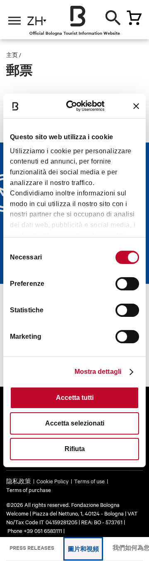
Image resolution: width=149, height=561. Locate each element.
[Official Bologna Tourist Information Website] (78, 16)
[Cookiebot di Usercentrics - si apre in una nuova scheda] (75, 106)
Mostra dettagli (98, 371)
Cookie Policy (52, 481)
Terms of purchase (28, 489)
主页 (12, 54)
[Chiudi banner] (136, 106)
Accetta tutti (75, 397)
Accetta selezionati (74, 423)
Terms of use (89, 481)
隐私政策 (18, 481)
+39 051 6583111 (43, 530)
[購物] (134, 17)
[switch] (127, 283)
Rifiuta (75, 448)
